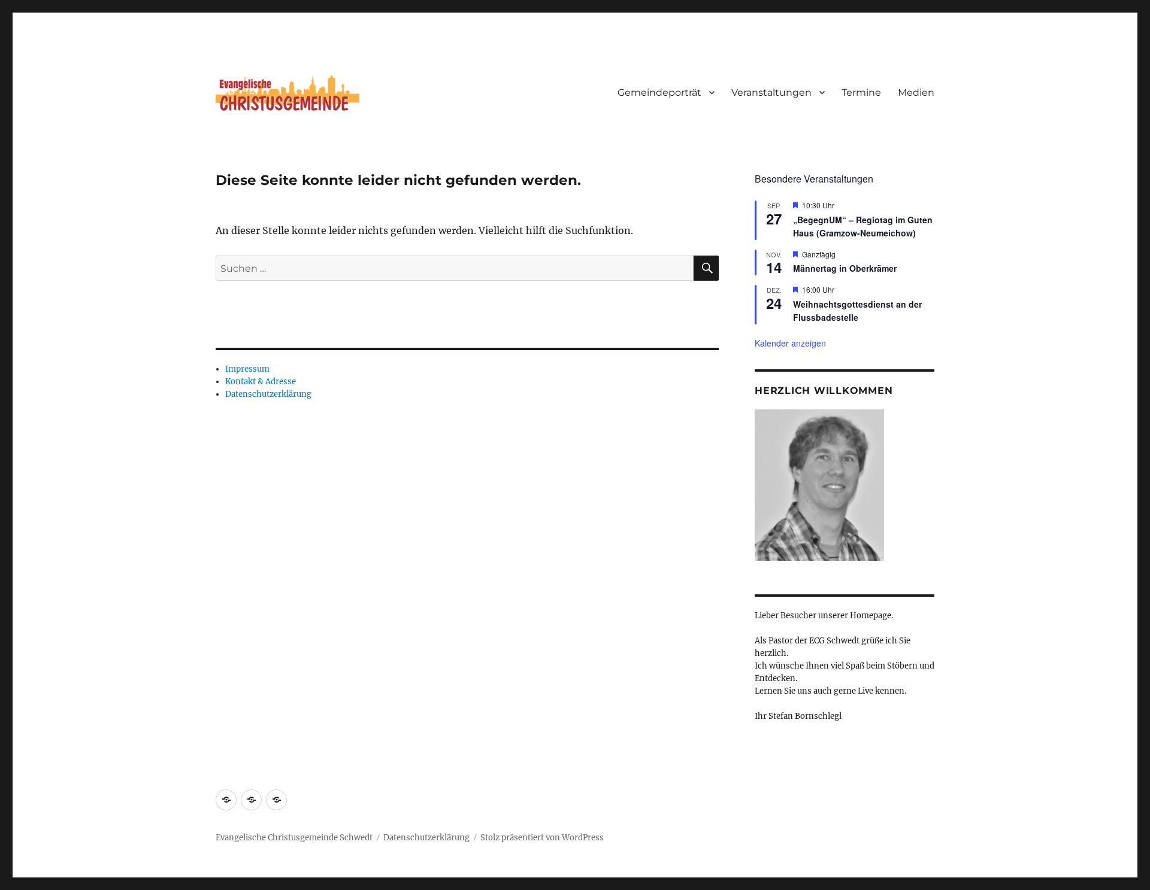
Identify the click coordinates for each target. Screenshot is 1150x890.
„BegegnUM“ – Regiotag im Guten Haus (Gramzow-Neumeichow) (863, 226)
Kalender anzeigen (790, 343)
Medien (916, 92)
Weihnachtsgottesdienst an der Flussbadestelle (857, 311)
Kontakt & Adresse (260, 381)
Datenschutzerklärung (268, 394)
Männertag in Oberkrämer (845, 268)
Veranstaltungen (771, 92)
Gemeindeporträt (659, 92)
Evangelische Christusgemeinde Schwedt (294, 838)
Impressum (247, 369)
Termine (861, 92)
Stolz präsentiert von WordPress (542, 838)
